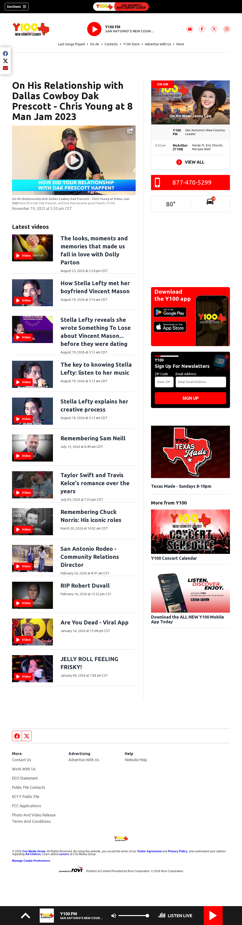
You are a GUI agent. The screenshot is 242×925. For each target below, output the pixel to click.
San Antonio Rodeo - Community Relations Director (89, 557)
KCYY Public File (25, 796)
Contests (111, 44)
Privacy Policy (177, 851)
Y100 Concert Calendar (174, 558)
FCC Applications (26, 806)
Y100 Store (131, 44)
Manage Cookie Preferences (31, 860)
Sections (14, 6)
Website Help (136, 760)
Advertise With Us (158, 44)
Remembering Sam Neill (92, 438)
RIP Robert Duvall (85, 585)
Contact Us (21, 760)
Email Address (186, 374)
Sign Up (190, 398)
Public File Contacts (28, 787)
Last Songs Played (71, 44)
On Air (94, 44)
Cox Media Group (33, 851)
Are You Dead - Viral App (94, 622)
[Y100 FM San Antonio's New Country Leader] (121, 6)
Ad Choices (33, 854)
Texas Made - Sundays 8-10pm (181, 486)
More (180, 44)
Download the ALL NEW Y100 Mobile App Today (187, 619)
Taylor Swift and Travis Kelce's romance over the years (95, 483)
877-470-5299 (192, 182)
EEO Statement (25, 778)
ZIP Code (161, 374)
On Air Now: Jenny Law (190, 116)
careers (64, 854)
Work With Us (24, 769)
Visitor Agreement (149, 851)
